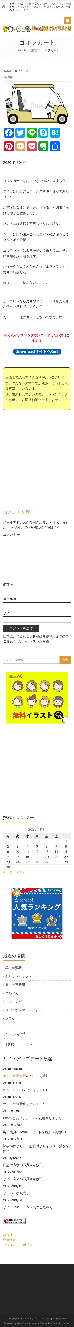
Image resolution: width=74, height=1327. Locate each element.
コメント (11, 534)
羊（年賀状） (15, 968)
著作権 (8, 1235)
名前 (8, 584)
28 (56, 862)
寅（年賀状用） (16, 985)
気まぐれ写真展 (14, 1076)
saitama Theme (39, 1323)
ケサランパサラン (18, 976)
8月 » (20, 872)
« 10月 (8, 872)
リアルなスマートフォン (23, 1010)
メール (9, 599)
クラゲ (10, 1018)
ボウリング (13, 1001)
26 (37, 862)
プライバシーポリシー (19, 1245)
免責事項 (9, 1240)
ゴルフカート (15, 993)
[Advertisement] (37, 459)
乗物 (34, 50)
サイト (8, 613)
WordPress (22, 1323)
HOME (22, 50)
